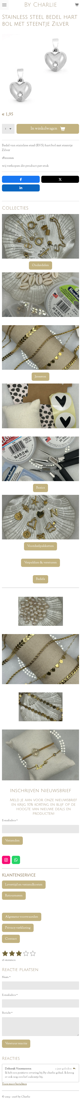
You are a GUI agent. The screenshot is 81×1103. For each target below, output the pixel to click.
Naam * (6, 977)
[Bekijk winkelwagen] (76, 5)
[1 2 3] (8, 129)
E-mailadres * (10, 821)
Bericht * (7, 1013)
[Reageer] (74, 1069)
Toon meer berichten (14, 1084)
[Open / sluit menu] (4, 5)
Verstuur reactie (16, 1043)
